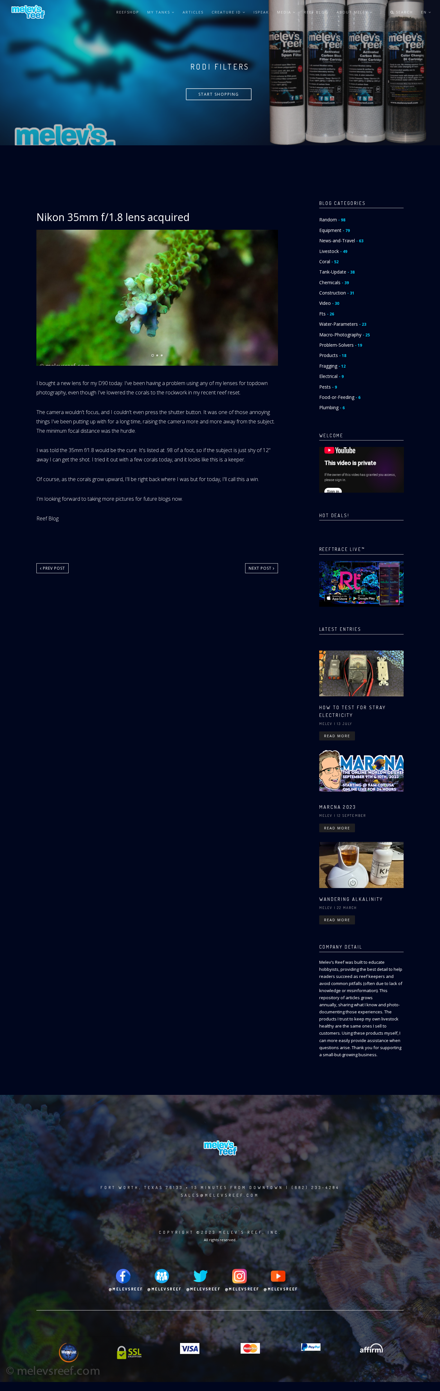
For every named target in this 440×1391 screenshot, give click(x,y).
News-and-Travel (341, 240)
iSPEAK (261, 12)
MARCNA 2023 (337, 807)
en (424, 12)
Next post (261, 568)
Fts (326, 314)
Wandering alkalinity (351, 899)
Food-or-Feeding (339, 397)
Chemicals (334, 282)
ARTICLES (193, 12)
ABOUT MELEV (353, 12)
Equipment (334, 230)
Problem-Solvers (340, 345)
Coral (329, 261)
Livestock (333, 251)
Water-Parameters (342, 324)
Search (403, 12)
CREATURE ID (227, 12)
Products (332, 355)
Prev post (53, 568)
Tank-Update (337, 272)
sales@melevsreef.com (220, 1195)
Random (332, 220)
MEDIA (285, 12)
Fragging (332, 366)
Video (329, 303)
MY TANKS (159, 12)
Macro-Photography (344, 335)
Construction (336, 293)
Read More (337, 735)
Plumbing (332, 407)
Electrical (331, 376)
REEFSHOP (127, 12)
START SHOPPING (218, 94)
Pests (328, 387)
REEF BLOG (316, 12)
